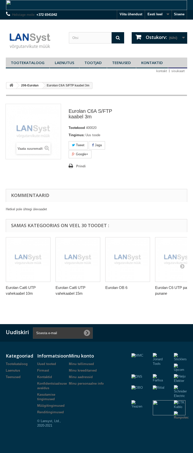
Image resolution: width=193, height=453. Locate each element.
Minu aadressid (81, 377)
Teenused (121, 62)
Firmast (43, 370)
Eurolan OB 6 (116, 287)
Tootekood (77, 128)
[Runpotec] (181, 415)
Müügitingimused (51, 406)
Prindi (81, 166)
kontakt (161, 71)
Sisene (179, 14)
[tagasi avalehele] (11, 85)
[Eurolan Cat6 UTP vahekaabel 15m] (78, 259)
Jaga (98, 145)
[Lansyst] (33, 40)
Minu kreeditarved (83, 370)
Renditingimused (50, 412)
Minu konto (81, 356)
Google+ (81, 154)
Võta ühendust (131, 14)
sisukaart (178, 71)
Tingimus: (76, 135)
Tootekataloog (27, 62)
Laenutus (64, 62)
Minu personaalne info (86, 383)
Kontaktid (152, 62)
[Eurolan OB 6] (127, 259)
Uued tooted (46, 364)
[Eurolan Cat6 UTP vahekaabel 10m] (28, 259)
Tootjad (93, 62)
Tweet (79, 145)
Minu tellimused (81, 364)
